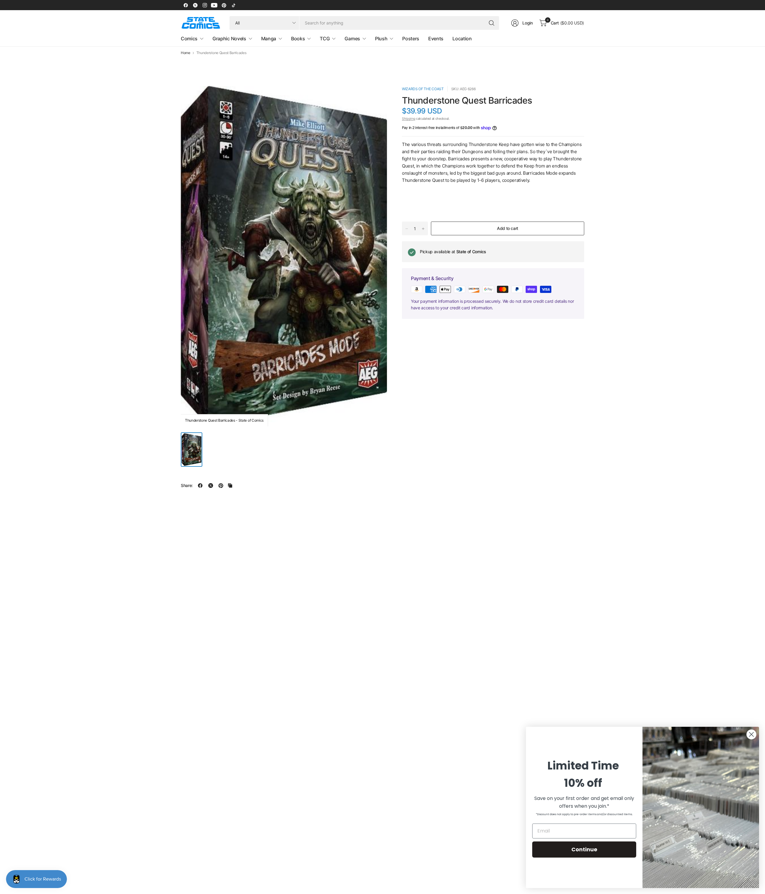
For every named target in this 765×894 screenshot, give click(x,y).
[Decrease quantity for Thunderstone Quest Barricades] (406, 229)
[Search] (491, 23)
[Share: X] (211, 485)
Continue (584, 849)
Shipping (408, 118)
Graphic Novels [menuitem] (229, 39)
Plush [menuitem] (381, 39)
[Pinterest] (224, 5)
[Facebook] (185, 5)
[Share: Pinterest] (221, 485)
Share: (187, 485)
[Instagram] (204, 5)
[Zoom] (375, 97)
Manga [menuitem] (268, 39)
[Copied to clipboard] (230, 485)
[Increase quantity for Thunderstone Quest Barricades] (423, 229)
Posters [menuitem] (410, 39)
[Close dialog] (751, 734)
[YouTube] (214, 5)
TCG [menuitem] (325, 39)
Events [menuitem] (435, 39)
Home (185, 53)
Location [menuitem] (462, 39)
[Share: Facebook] (200, 485)
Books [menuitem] (298, 39)
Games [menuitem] (352, 39)
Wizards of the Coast (423, 89)
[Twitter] (195, 5)
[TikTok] (233, 5)
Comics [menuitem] (189, 39)
